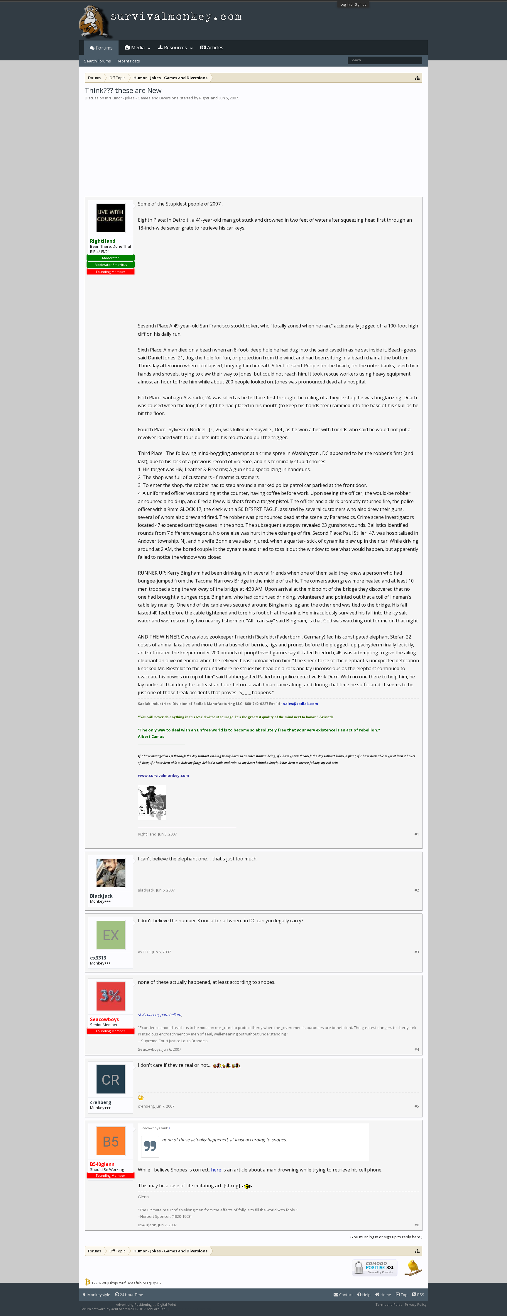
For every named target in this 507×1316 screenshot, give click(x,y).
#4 (417, 1049)
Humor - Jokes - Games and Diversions (144, 98)
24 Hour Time (131, 1294)
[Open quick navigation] (417, 77)
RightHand (208, 98)
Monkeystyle (98, 1294)
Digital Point (166, 1304)
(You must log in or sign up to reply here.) (386, 1236)
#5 (417, 1106)
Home (385, 1294)
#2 (417, 890)
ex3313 (98, 958)
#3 (417, 952)
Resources (175, 47)
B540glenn (147, 1224)
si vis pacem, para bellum (159, 1014)
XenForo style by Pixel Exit (190, 1309)
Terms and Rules (389, 1304)
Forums (104, 48)
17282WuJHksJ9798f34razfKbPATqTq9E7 (126, 1283)
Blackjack (101, 896)
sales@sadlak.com (300, 703)
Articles (215, 47)
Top (404, 1294)
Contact (345, 1294)
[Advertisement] (253, 145)
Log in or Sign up (353, 4)
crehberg (100, 1102)
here (216, 1169)
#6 (417, 1224)
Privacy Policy (416, 1304)
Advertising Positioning (134, 1304)
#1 (417, 834)
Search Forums (97, 61)
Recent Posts (128, 61)
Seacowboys (149, 1049)
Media (138, 47)
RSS (420, 1294)
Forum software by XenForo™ (123, 1309)
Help (366, 1294)
